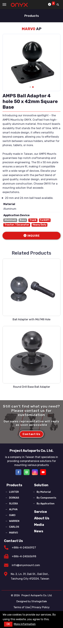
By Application (45, 503)
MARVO (13, 532)
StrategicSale (39, 601)
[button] (30, 87)
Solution (41, 485)
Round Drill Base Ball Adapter (31, 386)
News (38, 531)
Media (39, 525)
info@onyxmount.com (26, 565)
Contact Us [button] (31, 434)
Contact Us (13, 541)
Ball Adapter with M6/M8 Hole (31, 319)
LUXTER (14, 491)
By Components (46, 497)
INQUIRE (33, 235)
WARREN (14, 521)
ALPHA (13, 509)
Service (40, 512)
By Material (44, 491)
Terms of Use (21, 607)
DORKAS (14, 497)
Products (14, 485)
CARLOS (14, 526)
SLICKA (13, 503)
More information (25, 624)
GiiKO (12, 515)
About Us (41, 518)
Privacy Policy (41, 607)
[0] (50, 4)
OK (8, 624)
